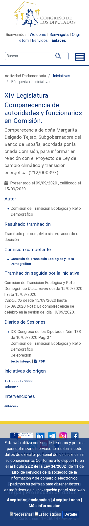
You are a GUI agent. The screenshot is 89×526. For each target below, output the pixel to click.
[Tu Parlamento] (22, 436)
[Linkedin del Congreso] (41, 436)
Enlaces (59, 40)
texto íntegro (21, 361)
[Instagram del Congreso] (63, 436)
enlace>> (11, 387)
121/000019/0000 (18, 381)
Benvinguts (59, 34)
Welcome (38, 34)
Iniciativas (61, 76)
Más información (44, 505)
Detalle (70, 514)
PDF (41, 361)
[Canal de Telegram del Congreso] (52, 436)
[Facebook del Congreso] (74, 436)
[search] (36, 56)
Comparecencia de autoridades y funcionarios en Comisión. (43, 112)
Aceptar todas (67, 499)
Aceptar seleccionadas (29, 499)
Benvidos (40, 40)
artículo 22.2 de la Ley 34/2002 (38, 466)
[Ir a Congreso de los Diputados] (44, 14)
